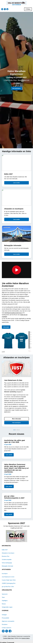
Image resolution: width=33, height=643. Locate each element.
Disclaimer (4, 624)
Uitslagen (4, 614)
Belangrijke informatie (7, 566)
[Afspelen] (16, 270)
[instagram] (2, 9)
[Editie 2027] (16, 170)
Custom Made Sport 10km (9, 580)
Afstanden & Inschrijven (8, 553)
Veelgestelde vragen (7, 607)
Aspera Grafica (25, 638)
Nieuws (4, 603)
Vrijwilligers (5, 600)
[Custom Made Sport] (16, 536)
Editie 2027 (5, 549)
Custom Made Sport (8, 638)
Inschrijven (5, 573)
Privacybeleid (5, 618)
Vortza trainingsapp (7, 562)
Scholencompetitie (6, 559)
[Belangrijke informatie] (16, 242)
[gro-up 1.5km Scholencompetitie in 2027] (16, 505)
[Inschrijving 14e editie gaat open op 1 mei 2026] (16, 448)
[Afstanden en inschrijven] (16, 206)
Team (3, 597)
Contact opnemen (6, 627)
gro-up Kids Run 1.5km (8, 586)
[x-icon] (5, 9)
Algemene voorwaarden (8, 621)
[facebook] (7, 9)
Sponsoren (5, 594)
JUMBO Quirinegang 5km (8, 583)
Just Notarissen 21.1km (8, 576)
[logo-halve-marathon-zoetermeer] (16, 3)
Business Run (5, 556)
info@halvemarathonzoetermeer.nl (13, 312)
